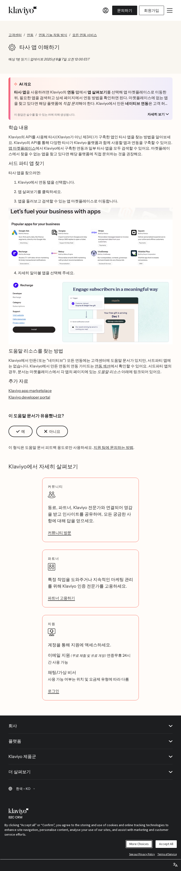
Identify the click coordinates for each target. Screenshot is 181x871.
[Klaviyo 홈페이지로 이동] (22, 10)
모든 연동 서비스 (84, 35)
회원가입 (151, 10)
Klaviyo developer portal (29, 397)
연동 (30, 35)
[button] (90, 237)
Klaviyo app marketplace (30, 390)
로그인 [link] (53, 691)
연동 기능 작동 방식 (53, 35)
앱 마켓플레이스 (22, 148)
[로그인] (105, 10)
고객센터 (15, 35)
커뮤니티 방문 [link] (59, 532)
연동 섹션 (103, 366)
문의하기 (124, 10)
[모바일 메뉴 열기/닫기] (170, 10)
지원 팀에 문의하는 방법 (113, 447)
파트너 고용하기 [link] (61, 598)
